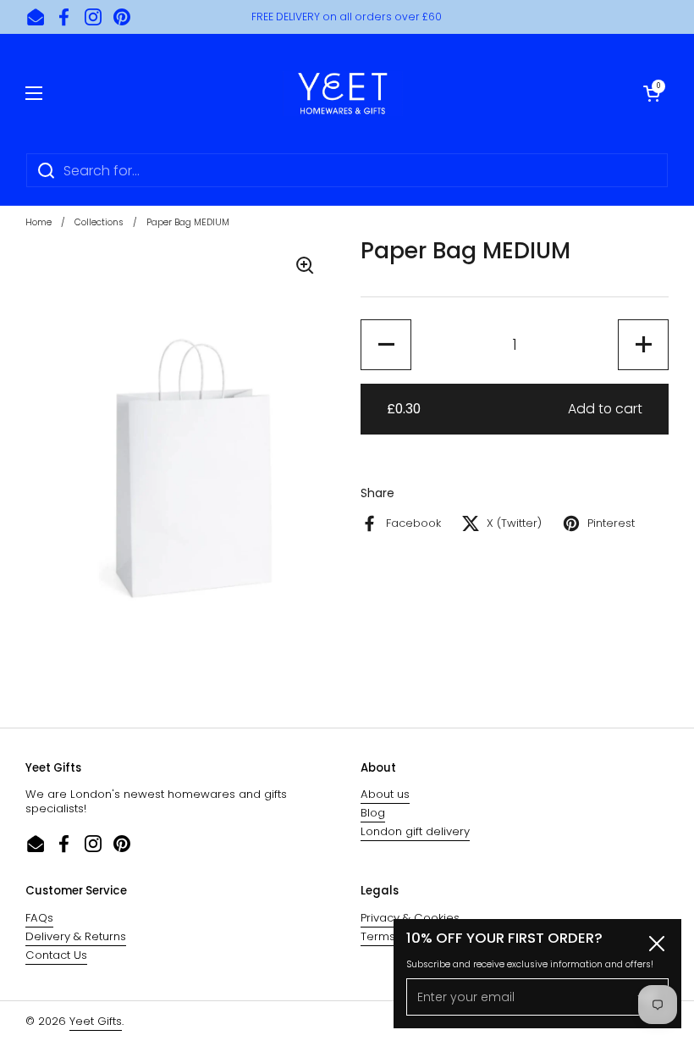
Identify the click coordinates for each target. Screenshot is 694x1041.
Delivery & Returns (75, 936)
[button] (652, 93)
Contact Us (56, 955)
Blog (373, 813)
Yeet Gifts (95, 1021)
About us (385, 794)
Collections (99, 222)
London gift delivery (415, 831)
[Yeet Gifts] (343, 93)
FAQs (39, 918)
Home (38, 222)
